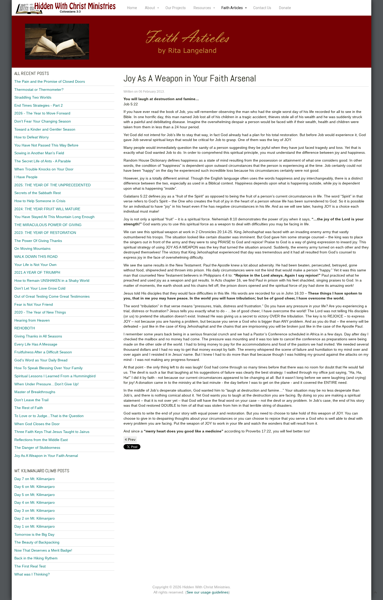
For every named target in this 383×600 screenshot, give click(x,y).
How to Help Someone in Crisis (39, 201)
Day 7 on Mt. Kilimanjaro (34, 479)
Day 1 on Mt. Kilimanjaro (34, 526)
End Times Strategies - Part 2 (38, 105)
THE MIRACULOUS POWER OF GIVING (48, 225)
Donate (285, 8)
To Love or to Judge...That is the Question (49, 416)
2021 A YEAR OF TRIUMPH (37, 272)
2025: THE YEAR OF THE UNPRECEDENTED (52, 185)
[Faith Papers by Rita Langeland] (191, 41)
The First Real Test (30, 566)
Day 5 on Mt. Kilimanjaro (34, 495)
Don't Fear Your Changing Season (42, 121)
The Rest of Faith (28, 408)
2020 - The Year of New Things (40, 312)
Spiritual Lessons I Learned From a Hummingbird (55, 376)
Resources (202, 8)
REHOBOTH (24, 328)
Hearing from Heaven (32, 320)
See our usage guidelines (207, 592)
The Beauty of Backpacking (36, 542)
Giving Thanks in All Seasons (38, 336)
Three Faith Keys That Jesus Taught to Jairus (51, 432)
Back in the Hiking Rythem (36, 558)
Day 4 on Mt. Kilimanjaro (34, 502)
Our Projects (175, 8)
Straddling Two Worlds (32, 97)
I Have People (26, 177)
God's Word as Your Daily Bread (40, 360)
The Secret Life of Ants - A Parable (42, 161)
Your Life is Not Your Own (35, 265)
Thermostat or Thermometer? (39, 89)
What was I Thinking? (32, 574)
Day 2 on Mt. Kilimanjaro (34, 518)
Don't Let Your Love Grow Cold (39, 288)
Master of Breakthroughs (34, 392)
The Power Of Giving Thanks (38, 241)
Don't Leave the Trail (31, 400)
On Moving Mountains (32, 248)
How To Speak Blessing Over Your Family (48, 368)
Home (132, 8)
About (150, 8)
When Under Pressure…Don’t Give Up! (46, 384)
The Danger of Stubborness (37, 447)
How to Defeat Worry (31, 137)
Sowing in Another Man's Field (39, 153)
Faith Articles (232, 8)
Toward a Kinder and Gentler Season (44, 129)
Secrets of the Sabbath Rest (37, 193)
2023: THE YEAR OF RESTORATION (45, 233)
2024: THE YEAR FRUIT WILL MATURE (47, 209)
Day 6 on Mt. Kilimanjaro (34, 486)
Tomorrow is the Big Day (34, 534)
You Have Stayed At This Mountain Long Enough (54, 217)
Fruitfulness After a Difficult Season (43, 352)
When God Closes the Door (37, 424)
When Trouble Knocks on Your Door (43, 169)
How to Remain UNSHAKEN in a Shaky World (51, 280)
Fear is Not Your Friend (33, 304)
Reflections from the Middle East (41, 440)
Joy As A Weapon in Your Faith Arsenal (46, 456)
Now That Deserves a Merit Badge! (43, 550)
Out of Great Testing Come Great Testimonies (52, 296)
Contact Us (262, 8)
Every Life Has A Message (35, 344)
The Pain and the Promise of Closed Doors (49, 81)
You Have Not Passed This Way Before (46, 145)
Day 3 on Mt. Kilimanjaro (34, 510)
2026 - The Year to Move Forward (42, 113)
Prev (131, 439)
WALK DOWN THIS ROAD (36, 256)
